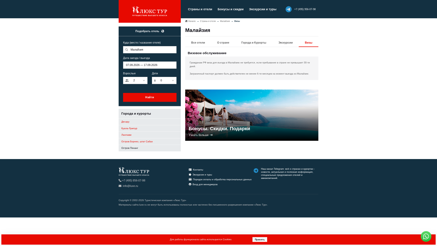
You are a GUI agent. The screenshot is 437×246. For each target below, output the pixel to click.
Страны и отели (200, 9)
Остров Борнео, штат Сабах (137, 141)
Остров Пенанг (129, 148)
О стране (223, 42)
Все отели (198, 42)
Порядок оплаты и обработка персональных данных (222, 179)
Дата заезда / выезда (136, 58)
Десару (125, 121)
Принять (260, 239)
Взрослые (129, 73)
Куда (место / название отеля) (142, 42)
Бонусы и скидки (231, 9)
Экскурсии (285, 42)
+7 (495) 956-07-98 (133, 180)
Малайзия (225, 21)
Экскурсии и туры (262, 9)
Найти (149, 97)
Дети (155, 73)
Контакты (198, 169)
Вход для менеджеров (205, 184)
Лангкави (126, 134)
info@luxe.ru (130, 185)
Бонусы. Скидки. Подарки (219, 128)
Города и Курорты (253, 42)
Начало (192, 21)
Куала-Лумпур (129, 128)
